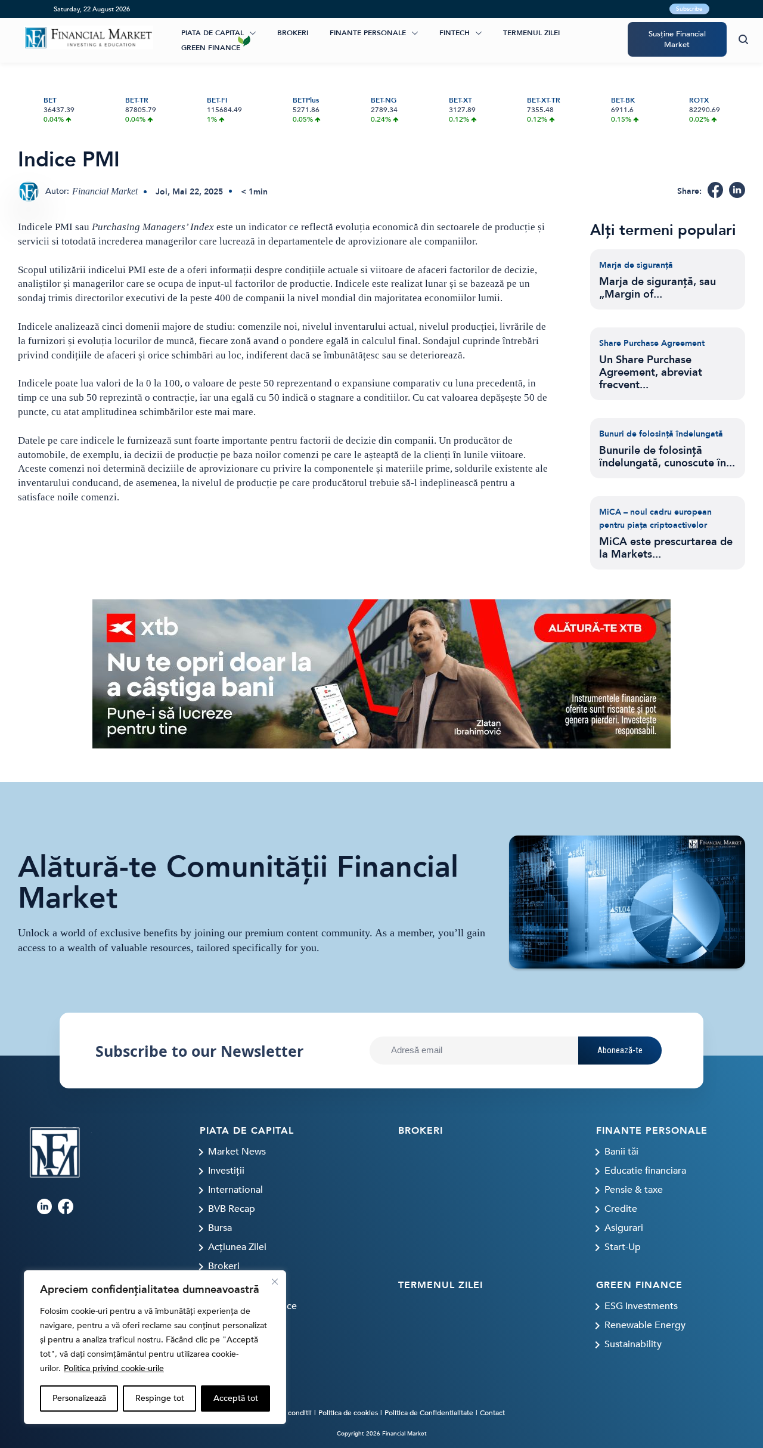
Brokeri (292, 32)
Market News (237, 1151)
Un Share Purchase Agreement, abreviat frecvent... (650, 372)
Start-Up (622, 1247)
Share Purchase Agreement (652, 343)
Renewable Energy (645, 1325)
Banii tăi (621, 1151)
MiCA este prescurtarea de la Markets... (666, 548)
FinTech (454, 32)
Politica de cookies (348, 1413)
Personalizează (79, 1398)
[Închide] (275, 1282)
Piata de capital (212, 32)
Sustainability (633, 1344)
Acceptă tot (235, 1398)
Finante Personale (368, 32)
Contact (492, 1413)
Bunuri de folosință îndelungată (661, 434)
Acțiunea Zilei (237, 1247)
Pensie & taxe (633, 1189)
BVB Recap (231, 1208)
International (235, 1189)
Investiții (226, 1170)
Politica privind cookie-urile (114, 1368)
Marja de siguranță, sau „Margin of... (657, 288)
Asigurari (623, 1227)
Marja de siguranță (636, 265)
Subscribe (689, 9)
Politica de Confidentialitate (428, 1413)
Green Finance (210, 47)
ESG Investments (641, 1306)
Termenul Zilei (531, 32)
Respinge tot (159, 1398)
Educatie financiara (645, 1170)
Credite (620, 1208)
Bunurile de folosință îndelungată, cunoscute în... (667, 456)
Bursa (220, 1227)
